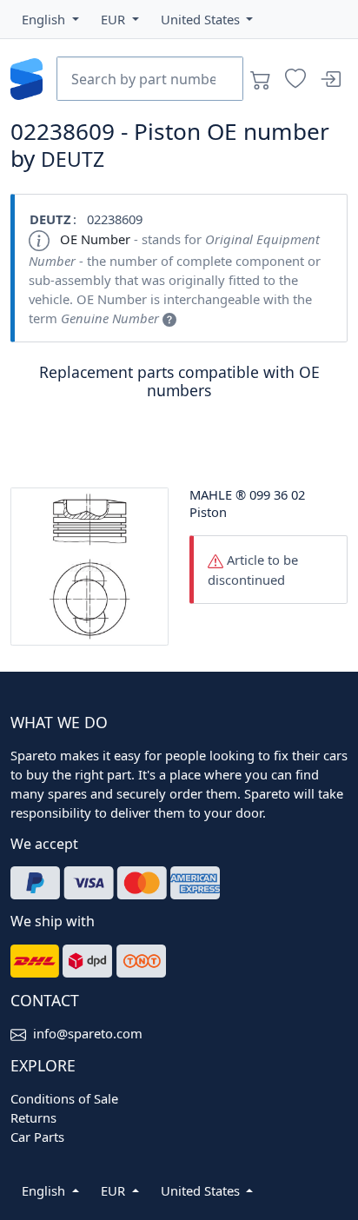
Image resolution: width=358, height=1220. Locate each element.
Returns (33, 1117)
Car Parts (37, 1136)
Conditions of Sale (64, 1098)
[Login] (330, 79)
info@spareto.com (88, 1033)
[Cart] (260, 79)
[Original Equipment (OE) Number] (169, 318)
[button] (50, 19)
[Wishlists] (295, 79)
